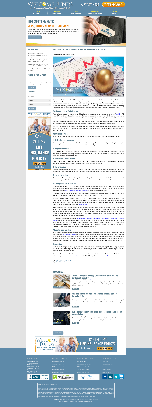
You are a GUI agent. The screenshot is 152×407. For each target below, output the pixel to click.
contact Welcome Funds (72, 256)
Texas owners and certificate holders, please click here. (82, 401)
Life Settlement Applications (59, 366)
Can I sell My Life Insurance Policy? (114, 4)
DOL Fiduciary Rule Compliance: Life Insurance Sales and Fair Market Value (38, 65)
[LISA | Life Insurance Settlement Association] (88, 379)
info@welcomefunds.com (33, 373)
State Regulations (106, 372)
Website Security (106, 369)
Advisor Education (81, 361)
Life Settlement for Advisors (64, 260)
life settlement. (82, 204)
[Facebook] (105, 377)
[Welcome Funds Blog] (122, 377)
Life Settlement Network (83, 372)
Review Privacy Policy (107, 364)
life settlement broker (69, 234)
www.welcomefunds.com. (104, 256)
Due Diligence (105, 366)
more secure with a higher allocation (76, 190)
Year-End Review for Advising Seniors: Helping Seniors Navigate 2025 (38, 60)
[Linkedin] (111, 377)
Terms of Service (106, 361)
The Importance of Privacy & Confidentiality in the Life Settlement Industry (38, 55)
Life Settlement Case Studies (84, 366)
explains (118, 114)
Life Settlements (60, 262)
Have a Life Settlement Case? (84, 364)
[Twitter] (116, 377)
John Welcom (70, 54)
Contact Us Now (34, 37)
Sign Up (31, 87)
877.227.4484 (91, 4)
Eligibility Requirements (58, 361)
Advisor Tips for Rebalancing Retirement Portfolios (39, 69)
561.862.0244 (34, 370)
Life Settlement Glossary (58, 372)
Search (31, 108)
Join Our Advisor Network (83, 369)
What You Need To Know (58, 364)
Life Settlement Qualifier (58, 369)
